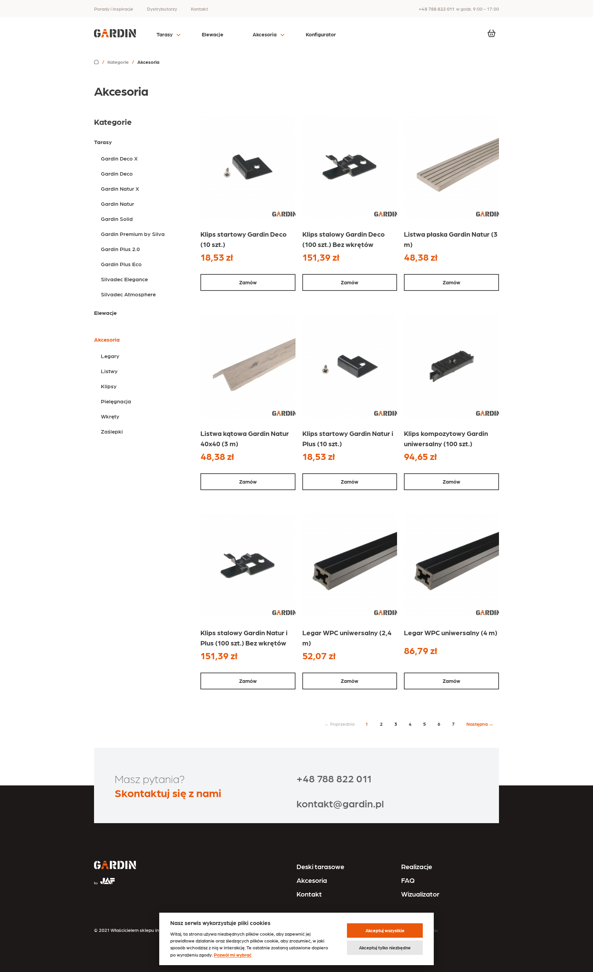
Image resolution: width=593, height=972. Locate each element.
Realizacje (416, 866)
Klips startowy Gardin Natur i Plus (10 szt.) (347, 438)
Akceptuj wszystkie (385, 930)
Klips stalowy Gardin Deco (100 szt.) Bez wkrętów (343, 239)
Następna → (479, 723)
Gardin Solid (117, 218)
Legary (110, 356)
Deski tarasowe (320, 866)
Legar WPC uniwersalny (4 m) (450, 632)
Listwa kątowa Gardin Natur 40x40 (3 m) (244, 438)
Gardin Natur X (120, 188)
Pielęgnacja (116, 401)
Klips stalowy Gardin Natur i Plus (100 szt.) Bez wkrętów (244, 637)
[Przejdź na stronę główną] (115, 865)
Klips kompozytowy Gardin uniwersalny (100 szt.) (446, 438)
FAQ (408, 880)
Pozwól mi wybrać (233, 954)
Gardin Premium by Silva (133, 233)
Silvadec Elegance (124, 279)
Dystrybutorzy (162, 8)
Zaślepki (112, 431)
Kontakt (199, 8)
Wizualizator (420, 894)
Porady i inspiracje (113, 8)
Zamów (248, 282)
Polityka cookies (416, 940)
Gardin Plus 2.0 (120, 249)
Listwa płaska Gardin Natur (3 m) (451, 239)
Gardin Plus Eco (121, 264)
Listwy (109, 371)
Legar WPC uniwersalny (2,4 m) (347, 637)
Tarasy (164, 34)
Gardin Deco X (119, 158)
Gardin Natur (117, 203)
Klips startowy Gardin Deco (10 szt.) (243, 239)
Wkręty (110, 416)
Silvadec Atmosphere (128, 294)
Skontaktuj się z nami (168, 792)
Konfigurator (321, 34)
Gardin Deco (117, 173)
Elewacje (212, 34)
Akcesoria (265, 34)
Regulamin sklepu (418, 930)
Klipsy (109, 386)
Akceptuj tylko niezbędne (385, 947)
